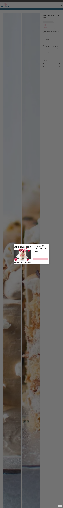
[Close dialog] (48, 244)
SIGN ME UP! (40, 259)
